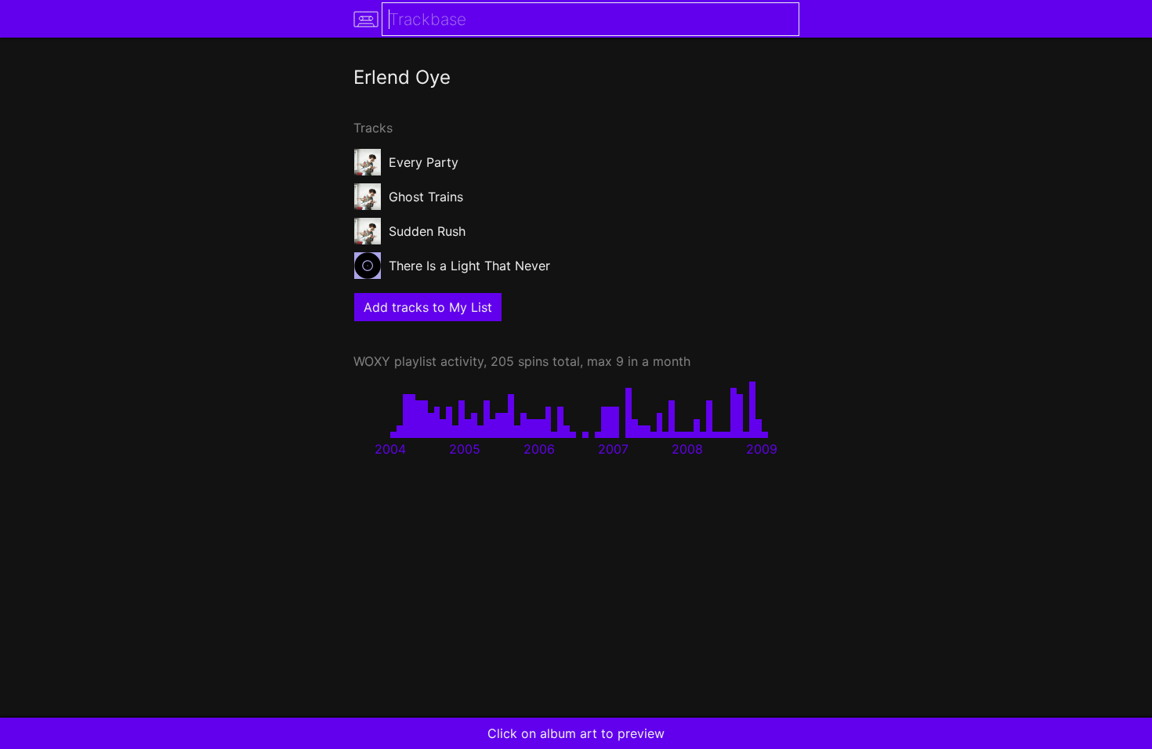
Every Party (423, 162)
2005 (464, 449)
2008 (687, 449)
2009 (761, 449)
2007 (613, 449)
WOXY (371, 361)
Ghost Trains (426, 196)
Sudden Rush (427, 231)
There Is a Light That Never (469, 265)
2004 (390, 449)
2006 (539, 449)
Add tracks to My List (428, 307)
